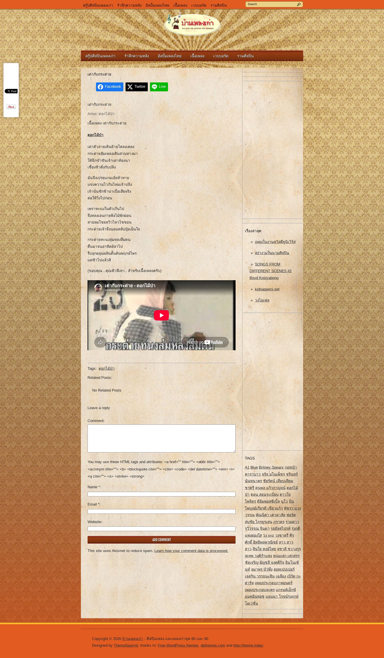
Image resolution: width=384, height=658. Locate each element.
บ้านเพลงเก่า (132, 639)
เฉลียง (281, 576)
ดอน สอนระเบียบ (265, 494)
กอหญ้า (291, 467)
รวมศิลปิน (218, 5)
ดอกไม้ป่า (96, 135)
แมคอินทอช (254, 596)
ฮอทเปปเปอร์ (284, 569)
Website (94, 522)
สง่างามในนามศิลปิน (272, 253)
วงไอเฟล (262, 300)
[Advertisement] (273, 150)
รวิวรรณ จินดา (257, 528)
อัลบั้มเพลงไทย (157, 5)
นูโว (284, 501)
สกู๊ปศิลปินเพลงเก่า (98, 5)
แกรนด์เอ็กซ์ (286, 590)
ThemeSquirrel (126, 645)
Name (94, 487)
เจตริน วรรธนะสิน (260, 576)
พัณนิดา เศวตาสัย (270, 515)
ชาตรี (249, 488)
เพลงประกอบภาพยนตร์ (273, 583)
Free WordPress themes (178, 645)
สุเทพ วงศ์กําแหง (258, 556)
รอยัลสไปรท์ (280, 528)
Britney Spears (271, 467)
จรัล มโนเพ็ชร (273, 474)
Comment (96, 421)
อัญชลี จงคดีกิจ (272, 562)
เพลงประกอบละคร (260, 590)
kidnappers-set (267, 289)
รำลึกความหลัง (129, 5)
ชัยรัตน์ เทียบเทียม (278, 481)
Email (94, 504)
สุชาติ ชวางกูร (289, 549)
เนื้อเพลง (180, 5)
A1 (247, 467)
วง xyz (268, 535)
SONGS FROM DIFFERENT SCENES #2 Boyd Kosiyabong (271, 271)
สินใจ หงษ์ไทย (264, 549)
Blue (254, 467)
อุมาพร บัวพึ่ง (261, 569)
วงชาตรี (281, 535)
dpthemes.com (213, 645)
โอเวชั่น (251, 603)
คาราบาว (253, 474)
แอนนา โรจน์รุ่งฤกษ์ (282, 596)
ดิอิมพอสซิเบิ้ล (268, 501)
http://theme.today (248, 645)
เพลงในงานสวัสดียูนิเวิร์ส (275, 242)
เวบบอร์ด (198, 5)
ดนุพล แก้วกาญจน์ (270, 488)
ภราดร (278, 522)
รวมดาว (292, 522)
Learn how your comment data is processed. (191, 551)
